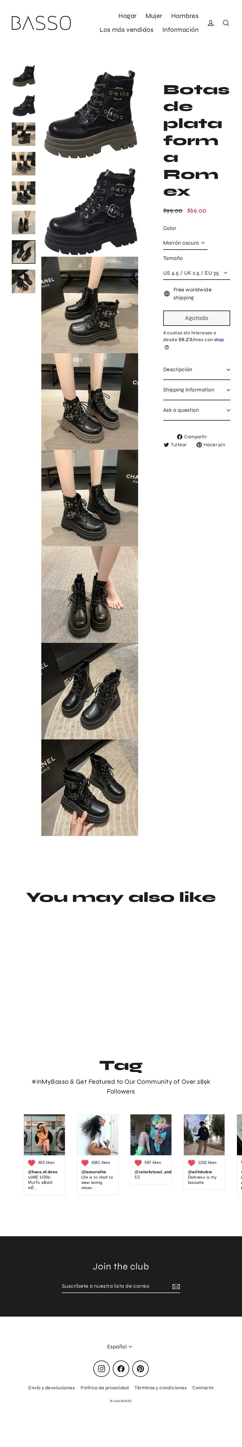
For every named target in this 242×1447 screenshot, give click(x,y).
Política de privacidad (105, 1387)
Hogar (127, 16)
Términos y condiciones (161, 1387)
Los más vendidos (126, 30)
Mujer (153, 16)
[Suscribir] (175, 1286)
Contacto (203, 1387)
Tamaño (173, 258)
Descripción (177, 369)
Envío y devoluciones (51, 1387)
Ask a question (181, 410)
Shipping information (188, 389)
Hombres (185, 16)
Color (169, 228)
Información (180, 30)
